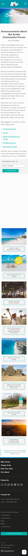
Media (3, 524)
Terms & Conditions (7, 545)
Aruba (5, 133)
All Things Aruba (9, 129)
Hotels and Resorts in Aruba (14, 249)
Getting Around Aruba (14, 413)
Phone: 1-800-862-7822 (9, 502)
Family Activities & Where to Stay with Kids (14, 386)
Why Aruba (5, 462)
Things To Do (6, 465)
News (3, 521)
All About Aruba (9, 143)
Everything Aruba (10, 147)
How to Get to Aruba (14, 358)
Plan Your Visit (7, 469)
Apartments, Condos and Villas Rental (14, 441)
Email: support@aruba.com (10, 499)
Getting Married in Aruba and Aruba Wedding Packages (14, 330)
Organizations (5, 518)
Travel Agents (5, 515)
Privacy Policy (5, 547)
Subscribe (11, 170)
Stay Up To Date (14, 533)
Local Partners (6, 526)
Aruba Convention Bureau (10, 512)
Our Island (5, 472)
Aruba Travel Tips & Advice (14, 302)
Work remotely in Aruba (14, 275)
